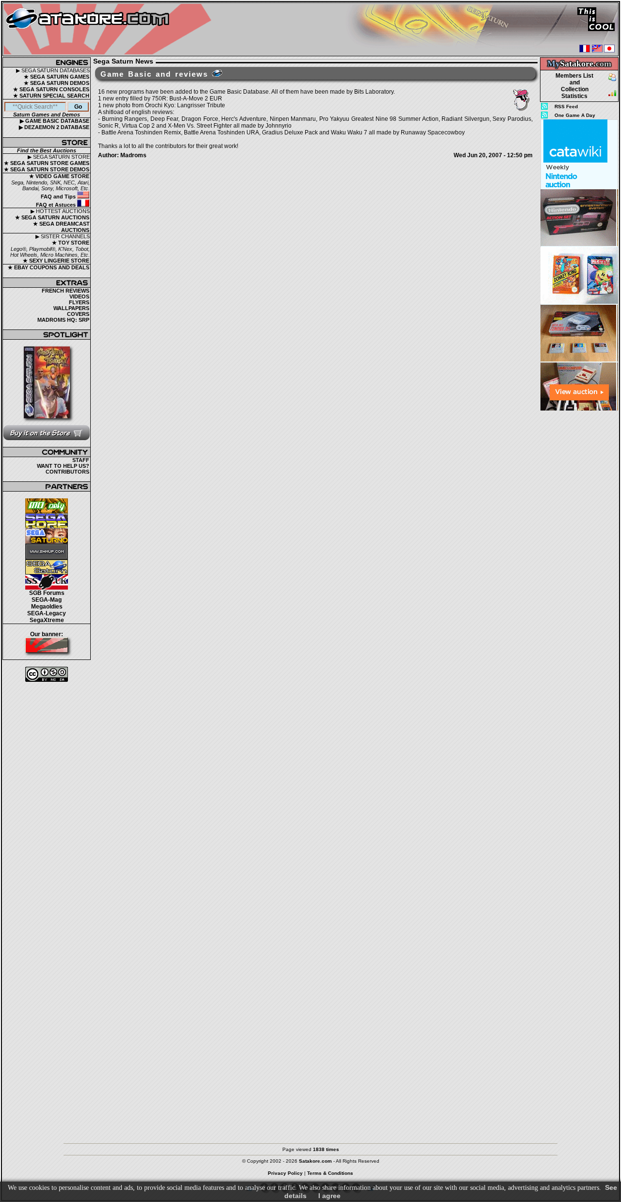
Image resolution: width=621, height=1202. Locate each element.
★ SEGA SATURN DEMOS (56, 83)
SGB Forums (47, 593)
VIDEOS (79, 296)
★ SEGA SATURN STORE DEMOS (46, 169)
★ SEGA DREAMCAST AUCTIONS (61, 227)
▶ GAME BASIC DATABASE (54, 121)
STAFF (80, 460)
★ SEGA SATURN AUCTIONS (52, 217)
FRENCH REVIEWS (65, 291)
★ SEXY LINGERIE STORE (56, 260)
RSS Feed (566, 106)
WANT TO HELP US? (63, 466)
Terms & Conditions (330, 1173)
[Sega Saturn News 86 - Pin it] (217, 73)
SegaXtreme (47, 620)
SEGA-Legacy (46, 613)
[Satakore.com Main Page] (110, 29)
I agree (329, 1196)
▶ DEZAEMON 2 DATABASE (54, 127)
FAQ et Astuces (56, 205)
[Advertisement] (579, 557)
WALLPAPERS (71, 308)
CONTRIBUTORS (67, 472)
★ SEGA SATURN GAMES (56, 77)
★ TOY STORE (70, 243)
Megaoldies (47, 606)
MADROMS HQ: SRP (63, 320)
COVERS (78, 314)
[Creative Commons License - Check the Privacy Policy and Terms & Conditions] (46, 674)
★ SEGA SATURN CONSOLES (51, 89)
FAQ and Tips (59, 196)
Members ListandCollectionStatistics (574, 85)
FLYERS (79, 302)
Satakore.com (315, 1161)
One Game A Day (575, 115)
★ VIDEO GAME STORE (59, 176)
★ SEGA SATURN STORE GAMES (46, 163)
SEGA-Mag (47, 599)
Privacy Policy (285, 1173)
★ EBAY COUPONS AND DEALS (48, 267)
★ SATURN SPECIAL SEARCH (51, 96)
